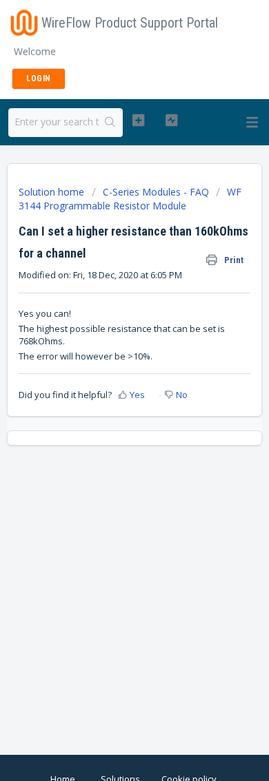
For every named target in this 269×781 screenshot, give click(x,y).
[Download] (109, 382)
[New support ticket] (138, 120)
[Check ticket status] (171, 120)
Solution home (53, 191)
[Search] (110, 122)
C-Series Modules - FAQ (156, 191)
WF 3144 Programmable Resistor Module (130, 198)
